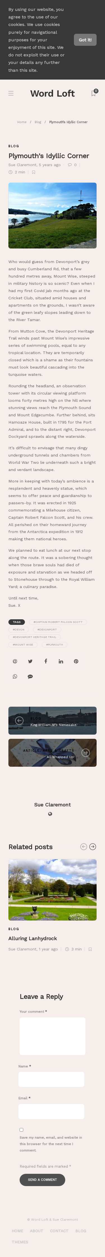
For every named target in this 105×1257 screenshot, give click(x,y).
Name (24, 1066)
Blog (38, 122)
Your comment (33, 1012)
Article (31, 750)
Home (22, 122)
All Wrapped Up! (60, 757)
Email (24, 1098)
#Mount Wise (23, 644)
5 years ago (50, 164)
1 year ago (48, 949)
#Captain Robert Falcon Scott (58, 621)
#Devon (18, 629)
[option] (52, 904)
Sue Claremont (22, 164)
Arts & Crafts (58, 750)
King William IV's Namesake (53, 725)
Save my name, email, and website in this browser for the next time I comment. (51, 1144)
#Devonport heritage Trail (34, 637)
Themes (20, 1242)
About (36, 1231)
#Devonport (47, 629)
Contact (59, 1231)
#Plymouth (54, 644)
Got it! (85, 39)
